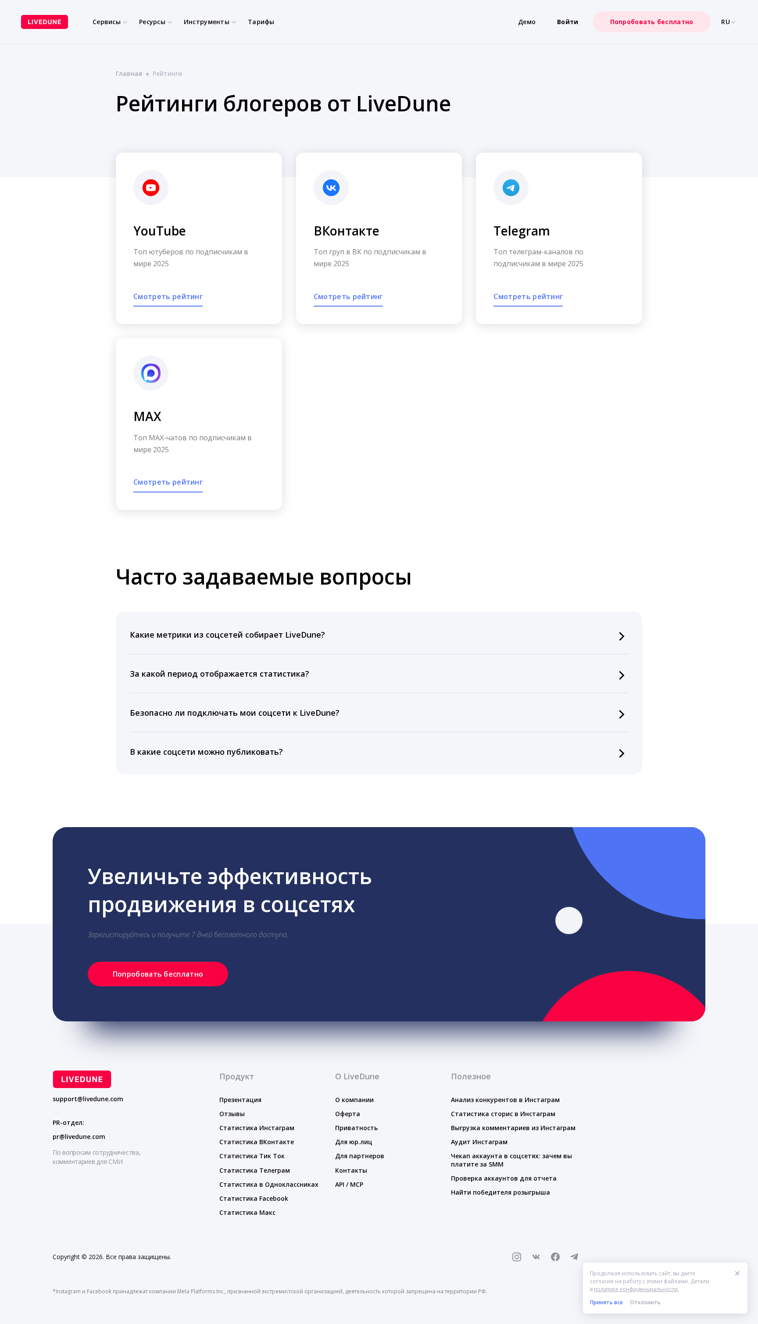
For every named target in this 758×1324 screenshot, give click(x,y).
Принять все (606, 1302)
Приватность (356, 1128)
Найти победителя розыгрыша (500, 1192)
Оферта (347, 1114)
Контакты (351, 1170)
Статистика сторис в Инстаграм (503, 1114)
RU (725, 21)
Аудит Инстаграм (479, 1142)
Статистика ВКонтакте (256, 1142)
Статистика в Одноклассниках (268, 1184)
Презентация (240, 1100)
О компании (354, 1100)
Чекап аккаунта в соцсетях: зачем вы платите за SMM (511, 1160)
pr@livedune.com (79, 1137)
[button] (379, 634)
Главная (129, 73)
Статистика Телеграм (254, 1170)
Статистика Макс (247, 1212)
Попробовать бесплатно (652, 22)
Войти (567, 22)
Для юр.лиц (353, 1142)
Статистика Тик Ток (252, 1156)
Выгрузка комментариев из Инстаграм (513, 1128)
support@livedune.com (88, 1099)
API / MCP (349, 1184)
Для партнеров (359, 1156)
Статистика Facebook (253, 1198)
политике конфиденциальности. (636, 1289)
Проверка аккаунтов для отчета (504, 1178)
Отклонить (645, 1302)
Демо (527, 22)
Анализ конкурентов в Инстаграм (505, 1100)
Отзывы (232, 1114)
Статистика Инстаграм (256, 1128)
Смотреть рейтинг (168, 296)
